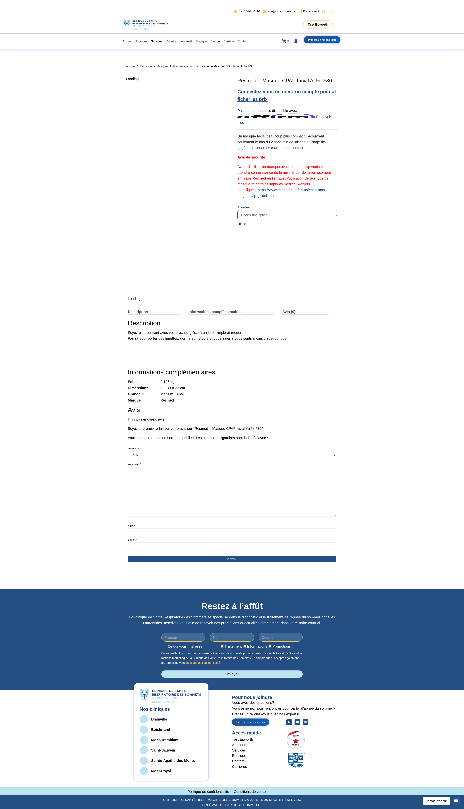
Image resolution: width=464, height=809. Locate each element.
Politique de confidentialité (208, 792)
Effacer (242, 224)
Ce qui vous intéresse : (186, 646)
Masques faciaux (184, 66)
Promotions (281, 646)
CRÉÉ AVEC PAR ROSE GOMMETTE (232, 805)
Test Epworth (242, 739)
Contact (238, 761)
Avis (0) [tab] (288, 312)
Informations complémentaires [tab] (215, 312)
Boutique (146, 66)
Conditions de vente (250, 792)
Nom (131, 525)
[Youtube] (297, 722)
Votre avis (134, 464)
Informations (257, 646)
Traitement (233, 646)
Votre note (134, 448)
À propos (239, 745)
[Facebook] (289, 722)
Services (239, 750)
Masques (162, 66)
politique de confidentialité (203, 662)
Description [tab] (138, 312)
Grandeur (243, 207)
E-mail (132, 539)
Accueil (131, 66)
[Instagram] (305, 722)
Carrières (239, 767)
